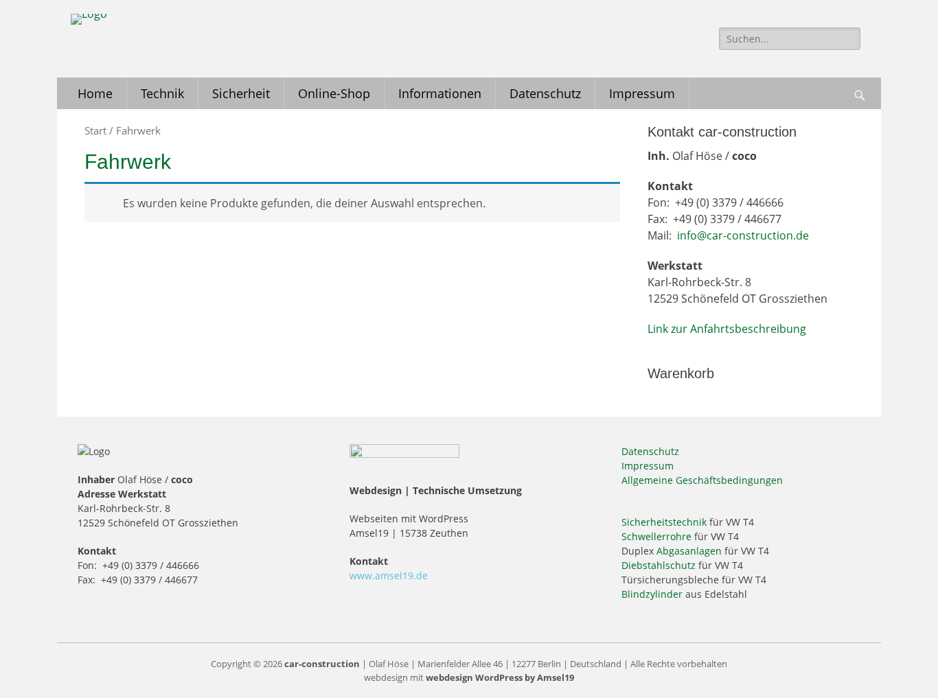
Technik (162, 93)
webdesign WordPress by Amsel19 (500, 677)
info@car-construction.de (743, 235)
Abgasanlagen (689, 550)
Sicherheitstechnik (664, 521)
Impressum (642, 93)
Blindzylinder (652, 594)
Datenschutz (545, 93)
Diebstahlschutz (658, 565)
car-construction (322, 664)
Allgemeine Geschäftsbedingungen (702, 480)
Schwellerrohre (656, 536)
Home (95, 93)
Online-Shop (334, 93)
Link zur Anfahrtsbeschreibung (727, 328)
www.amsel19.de (389, 575)
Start (95, 130)
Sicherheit (241, 93)
